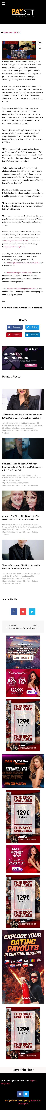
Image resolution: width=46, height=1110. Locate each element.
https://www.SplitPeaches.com (19, 272)
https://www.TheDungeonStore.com (21, 288)
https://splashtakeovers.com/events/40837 (23, 262)
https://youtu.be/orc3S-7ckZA (16, 240)
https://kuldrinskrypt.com (14, 246)
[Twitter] (32, 611)
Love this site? (23, 1070)
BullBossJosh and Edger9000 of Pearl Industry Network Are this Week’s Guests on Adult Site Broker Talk (22, 467)
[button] (23, 3)
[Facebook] (20, 1094)
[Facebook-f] (14, 611)
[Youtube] (23, 611)
